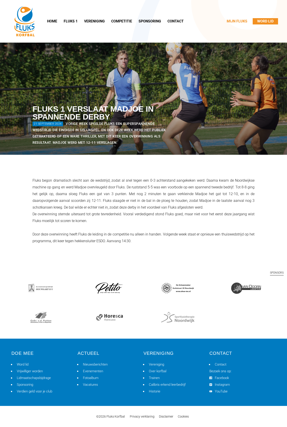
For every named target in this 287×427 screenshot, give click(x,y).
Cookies (183, 416)
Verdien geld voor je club (34, 391)
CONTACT (175, 21)
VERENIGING (94, 21)
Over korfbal (157, 371)
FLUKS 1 (71, 21)
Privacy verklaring (142, 416)
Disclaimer (166, 416)
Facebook (222, 378)
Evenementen (93, 371)
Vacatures (90, 385)
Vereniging (156, 364)
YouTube (221, 391)
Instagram (222, 385)
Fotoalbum (90, 378)
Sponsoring (25, 385)
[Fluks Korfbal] (24, 21)
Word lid (22, 364)
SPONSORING (150, 21)
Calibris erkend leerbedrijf (167, 385)
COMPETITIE (121, 21)
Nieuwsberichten (95, 364)
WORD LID (265, 21)
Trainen (154, 378)
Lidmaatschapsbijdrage (34, 378)
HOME (52, 21)
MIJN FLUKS (237, 21)
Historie (154, 391)
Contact (220, 364)
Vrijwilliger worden (30, 371)
